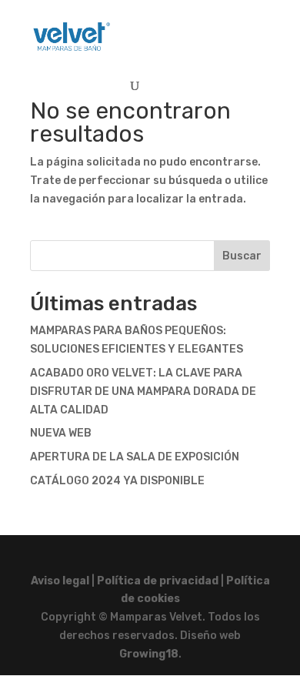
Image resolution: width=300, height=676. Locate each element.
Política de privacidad (157, 580)
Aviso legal (60, 580)
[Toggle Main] (245, 29)
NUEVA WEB (61, 433)
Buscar (242, 256)
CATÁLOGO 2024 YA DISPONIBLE (117, 480)
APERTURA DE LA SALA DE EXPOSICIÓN (134, 456)
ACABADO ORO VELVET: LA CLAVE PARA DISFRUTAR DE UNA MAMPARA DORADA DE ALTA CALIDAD (143, 391)
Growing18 (148, 654)
